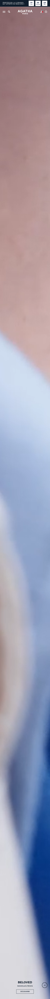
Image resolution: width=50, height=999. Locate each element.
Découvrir (25, 991)
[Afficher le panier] (46, 12)
